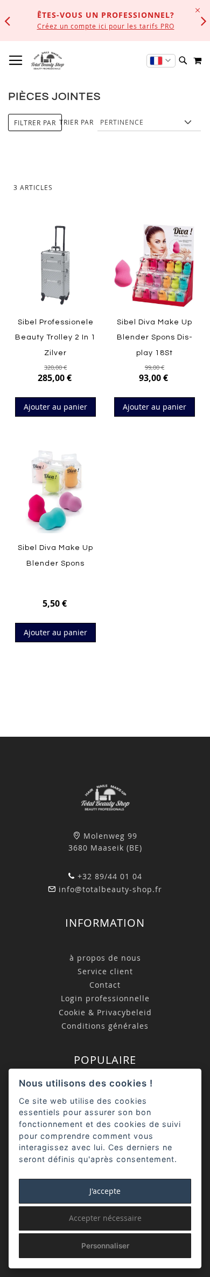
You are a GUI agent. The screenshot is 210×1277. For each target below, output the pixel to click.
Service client (105, 971)
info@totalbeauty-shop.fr (109, 889)
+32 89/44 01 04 (108, 876)
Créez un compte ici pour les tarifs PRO (105, 26)
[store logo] (47, 60)
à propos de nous (105, 958)
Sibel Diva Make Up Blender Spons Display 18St (154, 337)
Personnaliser (105, 1245)
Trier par (76, 122)
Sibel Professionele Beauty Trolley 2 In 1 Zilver (55, 337)
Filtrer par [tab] (35, 122)
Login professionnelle (105, 998)
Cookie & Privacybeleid (105, 1012)
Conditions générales (105, 1026)
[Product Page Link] (55, 266)
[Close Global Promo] (196, 9)
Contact (105, 985)
